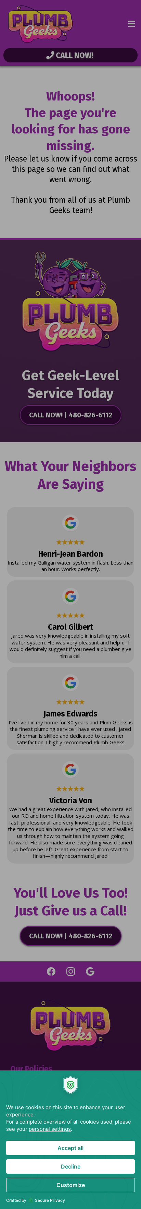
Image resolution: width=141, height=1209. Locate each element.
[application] (70, 1139)
